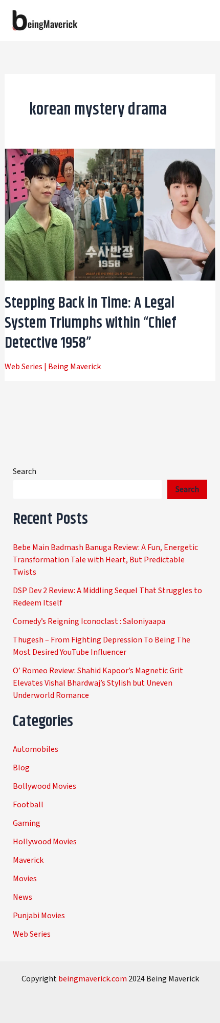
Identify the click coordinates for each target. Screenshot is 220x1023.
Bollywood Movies (44, 786)
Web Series (23, 366)
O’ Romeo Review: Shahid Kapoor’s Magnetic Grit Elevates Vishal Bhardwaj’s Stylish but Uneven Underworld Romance (98, 683)
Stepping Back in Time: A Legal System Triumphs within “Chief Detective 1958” (90, 323)
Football (28, 804)
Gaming (26, 823)
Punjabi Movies (39, 915)
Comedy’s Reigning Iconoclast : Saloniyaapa (89, 621)
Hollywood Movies (45, 841)
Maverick (28, 860)
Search (24, 471)
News (22, 897)
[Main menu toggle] (198, 20)
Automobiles (35, 749)
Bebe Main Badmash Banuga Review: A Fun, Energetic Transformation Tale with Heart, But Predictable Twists (105, 560)
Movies (25, 878)
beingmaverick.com (92, 978)
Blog (21, 767)
